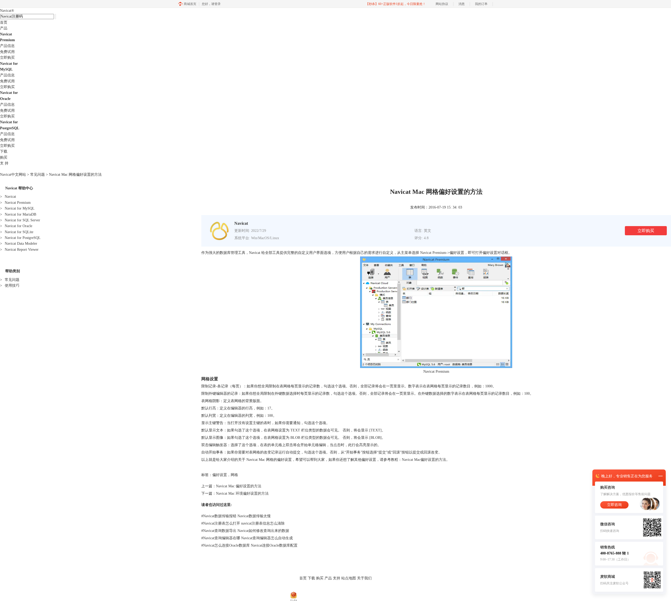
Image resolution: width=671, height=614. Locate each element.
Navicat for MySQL (17, 208)
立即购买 (7, 58)
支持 (336, 578)
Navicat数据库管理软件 (279, 589)
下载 (3, 151)
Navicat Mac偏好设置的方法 (424, 460)
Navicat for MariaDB (18, 214)
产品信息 (7, 46)
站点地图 (348, 578)
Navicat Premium (15, 203)
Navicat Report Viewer (19, 250)
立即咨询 (614, 505)
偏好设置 (219, 475)
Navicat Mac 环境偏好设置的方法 (242, 493)
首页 (3, 22)
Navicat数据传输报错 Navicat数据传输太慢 (236, 516)
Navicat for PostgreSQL (20, 238)
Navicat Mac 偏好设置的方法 (238, 486)
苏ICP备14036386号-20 (365, 596)
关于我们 (364, 578)
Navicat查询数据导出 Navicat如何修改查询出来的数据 (245, 531)
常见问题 (37, 175)
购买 (3, 157)
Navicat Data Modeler (18, 243)
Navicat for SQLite (16, 232)
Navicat (7, 11)
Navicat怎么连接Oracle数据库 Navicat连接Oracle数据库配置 (249, 545)
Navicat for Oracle (16, 226)
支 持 (4, 163)
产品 (3, 28)
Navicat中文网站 (13, 175)
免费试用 (7, 52)
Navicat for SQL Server (20, 220)
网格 (234, 475)
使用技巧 (9, 285)
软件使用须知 (344, 589)
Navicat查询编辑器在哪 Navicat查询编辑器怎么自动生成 (247, 538)
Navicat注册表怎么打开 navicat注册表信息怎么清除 (243, 523)
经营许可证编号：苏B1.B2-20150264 (323, 596)
